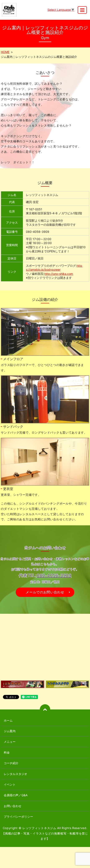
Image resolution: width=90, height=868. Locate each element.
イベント (9, 784)
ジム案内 (9, 731)
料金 (7, 752)
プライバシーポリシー (18, 816)
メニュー (9, 741)
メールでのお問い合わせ (45, 592)
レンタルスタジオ (15, 774)
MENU (82, 10)
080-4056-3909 (54, 575)
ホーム (8, 720)
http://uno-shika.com (58, 273)
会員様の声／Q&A (15, 795)
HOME (5, 52)
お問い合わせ (12, 806)
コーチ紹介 (11, 763)
